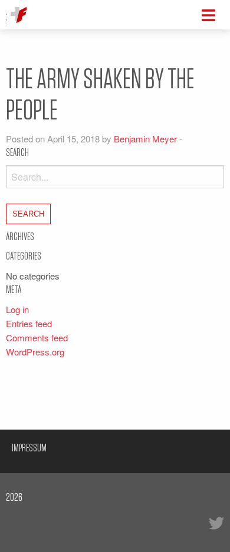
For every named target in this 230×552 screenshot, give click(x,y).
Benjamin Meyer (145, 138)
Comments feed (37, 337)
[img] (208, 15)
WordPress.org (35, 351)
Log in (17, 309)
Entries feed (29, 323)
